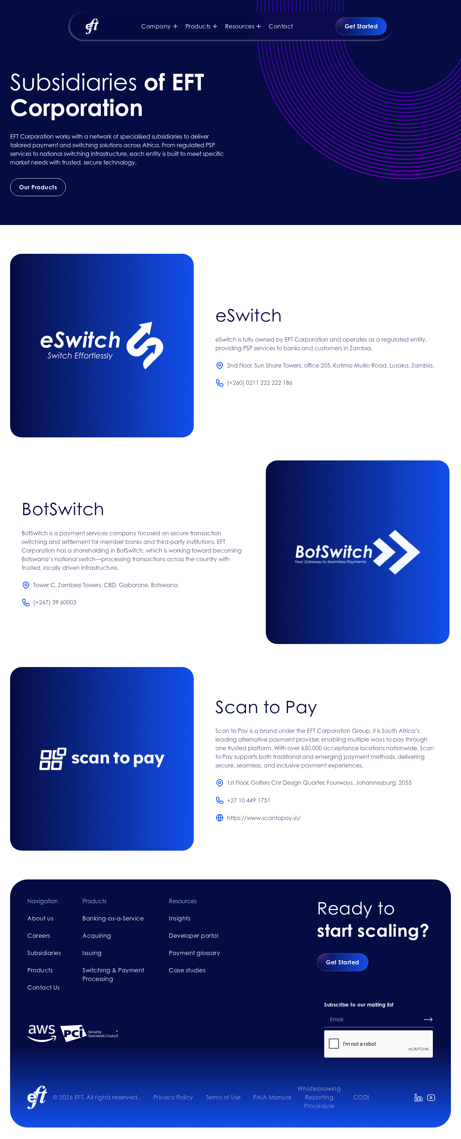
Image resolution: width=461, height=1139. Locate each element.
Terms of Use (223, 1097)
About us (40, 918)
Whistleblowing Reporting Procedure (319, 1097)
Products (40, 970)
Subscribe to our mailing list (359, 1004)
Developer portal (193, 935)
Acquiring (96, 935)
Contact (281, 26)
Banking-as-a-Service (113, 918)
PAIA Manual (272, 1097)
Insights (179, 918)
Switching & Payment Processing (113, 974)
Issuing (92, 952)
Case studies (187, 970)
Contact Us (43, 987)
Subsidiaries (44, 952)
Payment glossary (194, 952)
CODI (361, 1097)
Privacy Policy (173, 1097)
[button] (163, 26)
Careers (38, 935)
